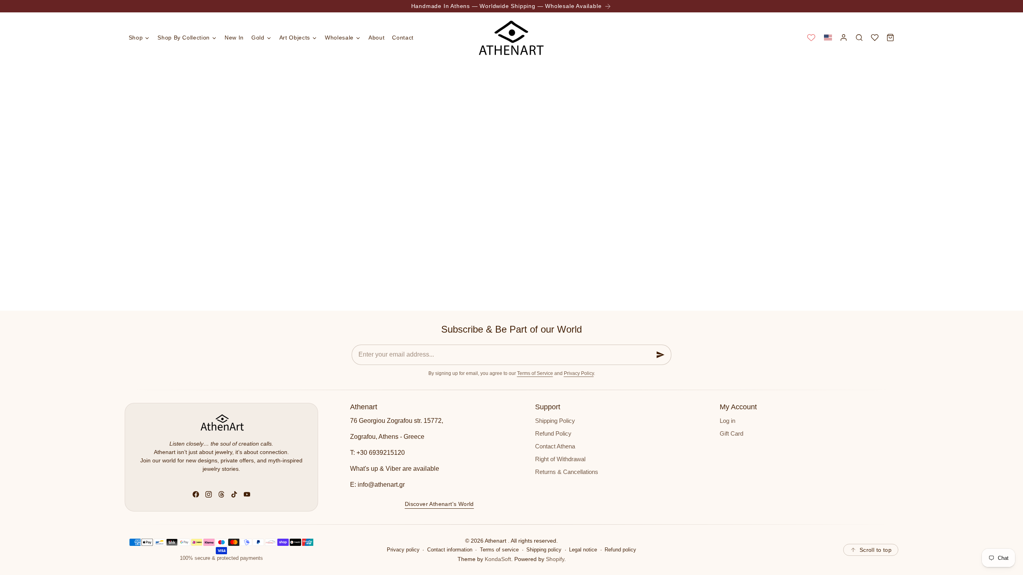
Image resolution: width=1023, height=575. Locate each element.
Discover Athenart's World (439, 503)
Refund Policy (553, 433)
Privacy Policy (579, 373)
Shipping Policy (555, 421)
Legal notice (583, 550)
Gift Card (731, 433)
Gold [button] (258, 37)
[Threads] (221, 494)
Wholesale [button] (339, 37)
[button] (828, 37)
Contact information (449, 550)
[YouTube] (247, 494)
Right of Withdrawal (560, 459)
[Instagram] (208, 494)
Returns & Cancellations (566, 472)
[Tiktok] (234, 494)
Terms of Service (535, 373)
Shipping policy (543, 550)
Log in (727, 421)
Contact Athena (555, 446)
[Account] (843, 37)
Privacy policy (403, 550)
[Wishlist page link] (811, 38)
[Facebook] (195, 494)
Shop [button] (136, 37)
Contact (402, 37)
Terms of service (499, 550)
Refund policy (620, 550)
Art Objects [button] (294, 37)
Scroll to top (876, 550)
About (376, 37)
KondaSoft (498, 559)
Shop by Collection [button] (183, 37)
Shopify (555, 559)
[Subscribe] (660, 354)
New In (234, 37)
